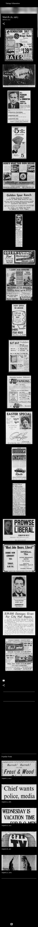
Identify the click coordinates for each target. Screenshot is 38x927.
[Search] (35, 3)
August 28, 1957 (6, 849)
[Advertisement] (19, 727)
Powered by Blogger (20, 924)
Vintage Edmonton (13, 3)
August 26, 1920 (6, 825)
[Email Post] (3, 681)
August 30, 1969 (7, 872)
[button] (3, 23)
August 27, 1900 (6, 778)
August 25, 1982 (6, 802)
